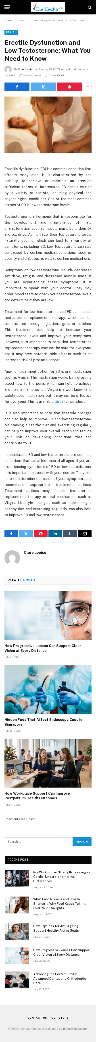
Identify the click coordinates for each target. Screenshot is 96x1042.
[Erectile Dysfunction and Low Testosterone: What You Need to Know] (48, 125)
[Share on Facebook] (16, 87)
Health (11, 32)
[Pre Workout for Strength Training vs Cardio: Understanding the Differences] (17, 878)
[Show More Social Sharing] (87, 87)
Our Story (60, 1017)
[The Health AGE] (48, 7)
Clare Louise (26, 69)
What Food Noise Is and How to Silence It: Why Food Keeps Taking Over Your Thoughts (59, 903)
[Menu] (7, 7)
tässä (58, 401)
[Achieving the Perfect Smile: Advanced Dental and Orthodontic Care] (17, 979)
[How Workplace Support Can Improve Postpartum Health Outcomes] (48, 763)
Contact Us (37, 1017)
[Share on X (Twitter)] (43, 87)
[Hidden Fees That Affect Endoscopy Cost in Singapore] (48, 689)
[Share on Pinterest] (69, 87)
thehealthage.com (75, 1028)
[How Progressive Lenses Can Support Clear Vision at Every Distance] (48, 615)
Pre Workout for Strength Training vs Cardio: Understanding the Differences (61, 877)
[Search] (89, 7)
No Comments (32, 75)
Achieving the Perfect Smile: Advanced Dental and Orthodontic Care (59, 978)
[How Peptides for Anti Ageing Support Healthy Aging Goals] (17, 931)
